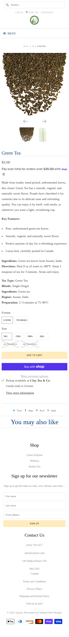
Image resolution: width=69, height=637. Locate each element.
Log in (19, 12)
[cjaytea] (34, 21)
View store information (20, 393)
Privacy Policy (34, 588)
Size (4, 328)
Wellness (34, 460)
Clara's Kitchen (34, 455)
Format (6, 312)
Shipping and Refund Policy (34, 596)
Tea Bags (21, 320)
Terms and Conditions (34, 581)
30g (6, 336)
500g (30, 336)
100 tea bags (29, 344)
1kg (42, 336)
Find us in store (34, 603)
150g (18, 336)
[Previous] (25, 121)
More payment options (34, 376)
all (33, 46)
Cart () (33, 12)
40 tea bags (10, 344)
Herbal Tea (34, 466)
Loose (7, 320)
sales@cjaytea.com (34, 553)
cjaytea (19, 612)
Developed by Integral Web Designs (43, 612)
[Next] (44, 121)
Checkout (47, 12)
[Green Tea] (34, 85)
